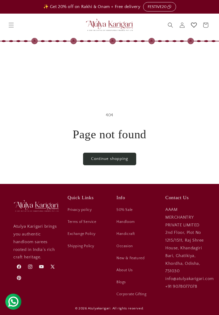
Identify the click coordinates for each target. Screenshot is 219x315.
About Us (124, 270)
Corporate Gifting (131, 294)
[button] (11, 25)
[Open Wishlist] (194, 25)
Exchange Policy (82, 234)
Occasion (124, 246)
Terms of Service (82, 222)
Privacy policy (80, 210)
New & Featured (130, 258)
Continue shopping (109, 158)
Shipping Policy (81, 246)
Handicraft (125, 234)
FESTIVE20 (157, 7)
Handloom (125, 222)
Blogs (121, 282)
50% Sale (124, 210)
